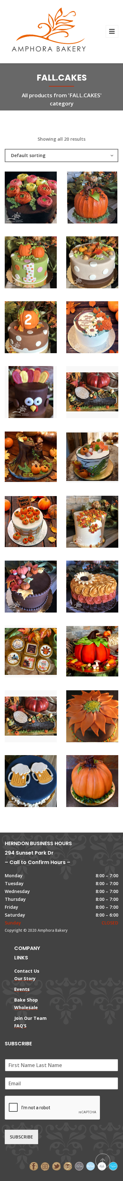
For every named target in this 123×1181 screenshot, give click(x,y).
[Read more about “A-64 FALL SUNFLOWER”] (103, 717)
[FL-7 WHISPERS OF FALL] (82, 522)
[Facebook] (34, 1166)
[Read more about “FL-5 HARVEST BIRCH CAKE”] (103, 457)
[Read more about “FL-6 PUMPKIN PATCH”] (41, 522)
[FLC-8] (20, 652)
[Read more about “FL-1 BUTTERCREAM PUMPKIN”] (103, 198)
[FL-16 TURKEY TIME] (20, 393)
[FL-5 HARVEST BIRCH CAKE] (82, 457)
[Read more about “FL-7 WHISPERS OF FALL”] (103, 522)
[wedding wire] (113, 1166)
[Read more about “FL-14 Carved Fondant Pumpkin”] (103, 652)
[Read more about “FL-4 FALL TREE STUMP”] (41, 457)
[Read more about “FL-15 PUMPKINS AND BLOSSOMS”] (103, 328)
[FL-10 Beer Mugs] (20, 782)
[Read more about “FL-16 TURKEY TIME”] (41, 393)
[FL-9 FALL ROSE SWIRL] (82, 587)
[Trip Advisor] (68, 1166)
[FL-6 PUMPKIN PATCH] (20, 522)
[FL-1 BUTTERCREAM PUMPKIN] (82, 198)
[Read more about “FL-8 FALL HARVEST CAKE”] (41, 587)
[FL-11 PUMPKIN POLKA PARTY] (20, 263)
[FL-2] (82, 782)
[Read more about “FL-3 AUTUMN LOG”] (103, 393)
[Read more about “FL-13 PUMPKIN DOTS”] (41, 328)
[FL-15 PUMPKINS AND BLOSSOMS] (82, 328)
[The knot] (90, 1166)
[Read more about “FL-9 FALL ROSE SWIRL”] (103, 587)
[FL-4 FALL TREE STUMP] (20, 457)
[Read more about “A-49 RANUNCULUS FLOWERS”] (41, 198)
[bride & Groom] (79, 1166)
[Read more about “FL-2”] (103, 782)
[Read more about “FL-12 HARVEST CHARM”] (103, 263)
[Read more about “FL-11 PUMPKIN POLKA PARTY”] (41, 263)
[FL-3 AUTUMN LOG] (82, 393)
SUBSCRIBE (21, 1137)
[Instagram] (45, 1166)
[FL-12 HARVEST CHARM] (82, 263)
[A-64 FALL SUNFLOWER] (82, 717)
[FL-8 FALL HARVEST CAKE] (20, 587)
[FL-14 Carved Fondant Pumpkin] (82, 652)
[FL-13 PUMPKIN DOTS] (20, 328)
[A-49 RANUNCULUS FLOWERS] (20, 198)
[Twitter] (56, 1166)
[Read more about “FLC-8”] (41, 652)
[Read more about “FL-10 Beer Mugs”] (41, 782)
